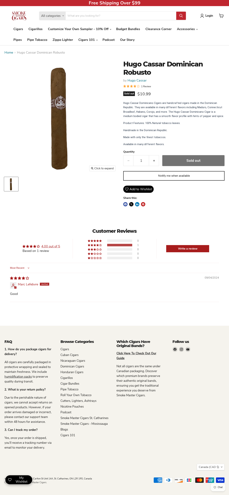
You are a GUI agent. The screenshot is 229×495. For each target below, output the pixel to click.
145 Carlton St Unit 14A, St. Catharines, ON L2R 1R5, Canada (60, 478)
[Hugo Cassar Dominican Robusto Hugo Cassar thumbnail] (11, 184)
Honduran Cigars (71, 372)
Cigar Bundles (69, 384)
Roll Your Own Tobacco (75, 395)
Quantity (129, 151)
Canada (209, 467)
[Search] (181, 16)
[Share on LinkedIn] (137, 204)
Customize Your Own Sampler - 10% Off (78, 29)
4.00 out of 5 (50, 246)
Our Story (127, 40)
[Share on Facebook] (125, 204)
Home (8, 52)
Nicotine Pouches (72, 407)
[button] (95, 245)
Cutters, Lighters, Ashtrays (78, 401)
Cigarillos (35, 29)
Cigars (18, 29)
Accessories (186, 29)
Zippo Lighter (63, 40)
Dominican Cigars (72, 366)
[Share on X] (131, 204)
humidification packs (18, 377)
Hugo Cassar (137, 80)
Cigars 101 (87, 40)
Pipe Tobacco (37, 40)
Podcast (109, 40)
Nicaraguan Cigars (72, 361)
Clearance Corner (158, 29)
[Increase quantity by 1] (154, 160)
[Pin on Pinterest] (143, 204)
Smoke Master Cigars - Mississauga (84, 424)
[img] (19, 278)
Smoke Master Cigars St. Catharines (84, 418)
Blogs (64, 429)
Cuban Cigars (69, 355)
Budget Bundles (128, 29)
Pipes (17, 40)
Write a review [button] (188, 249)
